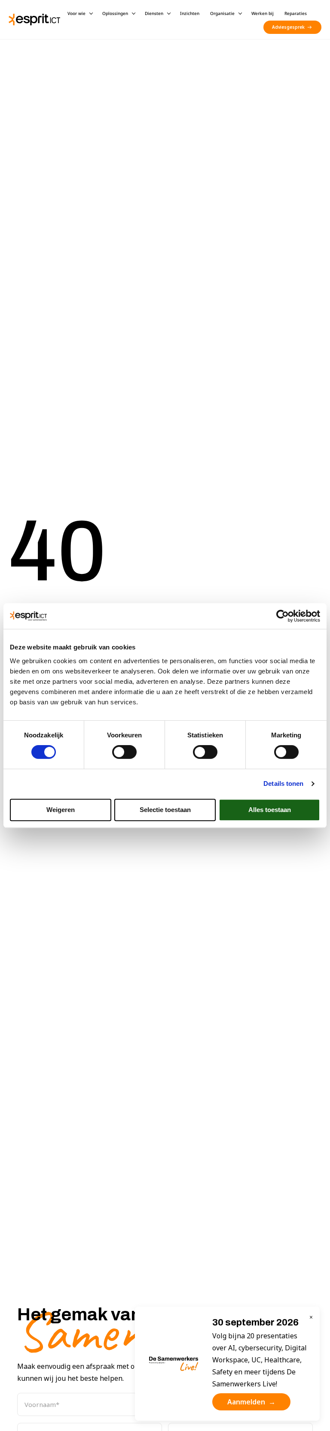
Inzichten (189, 13)
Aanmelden (251, 1402)
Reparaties (295, 13)
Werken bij (262, 13)
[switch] (124, 752)
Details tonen (283, 783)
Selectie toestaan (165, 809)
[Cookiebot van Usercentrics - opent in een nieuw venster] (282, 616)
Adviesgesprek (288, 27)
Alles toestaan (269, 809)
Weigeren (60, 809)
